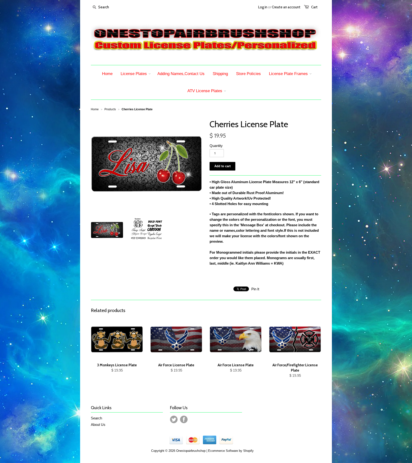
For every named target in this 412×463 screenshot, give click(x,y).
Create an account (286, 7)
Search (96, 418)
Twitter (174, 419)
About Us (98, 425)
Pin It (255, 289)
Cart (314, 7)
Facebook (184, 419)
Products (110, 109)
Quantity (216, 146)
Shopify (248, 451)
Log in (262, 7)
